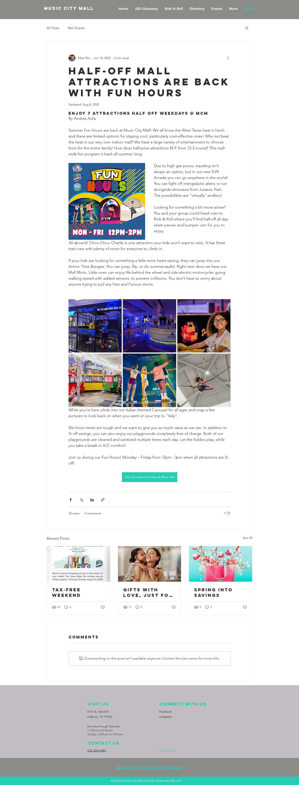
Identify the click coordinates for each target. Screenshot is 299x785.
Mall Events (76, 28)
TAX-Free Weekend (66, 592)
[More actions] (227, 58)
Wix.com (176, 780)
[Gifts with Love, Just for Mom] (149, 564)
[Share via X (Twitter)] (81, 500)
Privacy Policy (167, 750)
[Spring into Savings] (220, 564)
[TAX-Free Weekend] (78, 564)
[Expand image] (95, 325)
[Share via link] (103, 500)
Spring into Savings (213, 592)
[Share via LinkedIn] (92, 500)
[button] (247, 28)
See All (247, 538)
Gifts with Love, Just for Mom (148, 592)
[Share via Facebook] (71, 500)
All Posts (53, 28)
